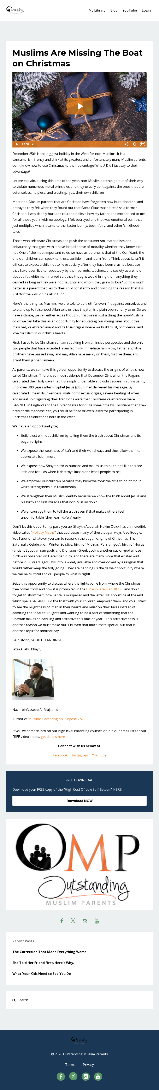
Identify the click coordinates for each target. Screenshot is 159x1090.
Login (146, 10)
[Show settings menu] (134, 144)
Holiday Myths (43, 532)
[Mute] (126, 144)
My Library (97, 10)
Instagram (80, 755)
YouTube (130, 10)
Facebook (60, 755)
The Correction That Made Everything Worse (49, 952)
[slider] (76, 144)
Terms (70, 1064)
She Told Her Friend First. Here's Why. (43, 962)
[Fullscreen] (143, 144)
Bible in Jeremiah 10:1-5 (104, 589)
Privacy (88, 1064)
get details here (53, 736)
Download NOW (80, 801)
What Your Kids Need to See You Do (41, 973)
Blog (114, 10)
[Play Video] (16, 144)
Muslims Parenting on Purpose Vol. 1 (57, 719)
